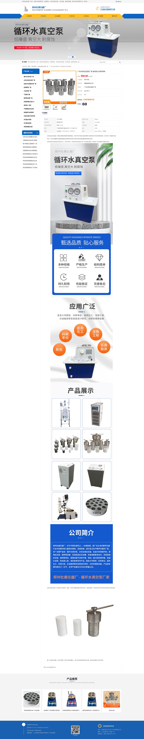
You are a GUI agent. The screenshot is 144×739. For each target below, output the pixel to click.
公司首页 (29, 16)
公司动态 (86, 16)
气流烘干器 (27, 94)
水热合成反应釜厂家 (43, 66)
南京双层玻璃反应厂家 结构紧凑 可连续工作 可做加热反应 (31, 167)
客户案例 (100, 16)
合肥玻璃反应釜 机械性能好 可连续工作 (31, 150)
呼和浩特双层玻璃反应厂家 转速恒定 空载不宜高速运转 (31, 164)
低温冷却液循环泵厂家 (30, 83)
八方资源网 (36, 732)
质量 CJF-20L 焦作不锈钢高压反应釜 (111, 710)
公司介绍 (71, 16)
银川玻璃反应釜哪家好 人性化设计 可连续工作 (31, 143)
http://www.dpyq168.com (50, 667)
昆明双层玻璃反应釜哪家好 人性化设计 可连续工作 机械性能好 (31, 147)
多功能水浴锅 (27, 119)
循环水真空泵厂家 (29, 76)
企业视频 (57, 16)
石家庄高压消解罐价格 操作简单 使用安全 (31, 137)
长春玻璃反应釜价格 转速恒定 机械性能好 (31, 140)
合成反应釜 (71, 710)
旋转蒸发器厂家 (28, 98)
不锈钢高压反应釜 (29, 108)
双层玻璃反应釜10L (29, 101)
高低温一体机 (27, 105)
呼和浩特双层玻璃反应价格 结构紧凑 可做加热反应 (31, 160)
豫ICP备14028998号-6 (43, 727)
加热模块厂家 (27, 87)
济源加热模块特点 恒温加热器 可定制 (32, 710)
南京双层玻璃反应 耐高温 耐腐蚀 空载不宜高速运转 (31, 154)
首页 (29, 66)
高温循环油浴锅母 (29, 112)
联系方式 (114, 16)
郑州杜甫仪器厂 (31, 730)
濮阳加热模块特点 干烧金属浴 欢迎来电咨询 (53, 710)
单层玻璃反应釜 (28, 126)
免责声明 (41, 732)
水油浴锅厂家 (27, 91)
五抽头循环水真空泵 (29, 116)
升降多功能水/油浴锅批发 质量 (92, 710)
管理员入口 (47, 732)
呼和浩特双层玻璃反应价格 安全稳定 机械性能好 (31, 157)
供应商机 (43, 16)
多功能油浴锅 (27, 123)
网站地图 (52, 732)
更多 (37, 133)
